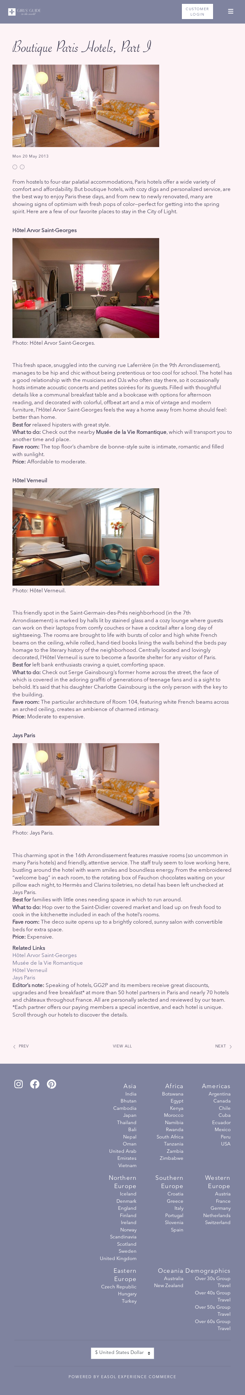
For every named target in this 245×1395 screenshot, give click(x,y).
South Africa (170, 1137)
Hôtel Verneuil (29, 970)
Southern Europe (169, 1182)
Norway (128, 1230)
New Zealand (168, 1286)
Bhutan (129, 1101)
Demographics (207, 1271)
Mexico (222, 1130)
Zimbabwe (171, 1158)
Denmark (126, 1201)
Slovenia (174, 1223)
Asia (130, 1087)
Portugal (174, 1216)
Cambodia (125, 1108)
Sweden (128, 1251)
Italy (178, 1208)
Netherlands (216, 1216)
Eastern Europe (125, 1275)
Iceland (128, 1194)
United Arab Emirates (123, 1155)
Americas (216, 1087)
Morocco (173, 1115)
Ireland (129, 1223)
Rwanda (174, 1130)
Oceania (170, 1271)
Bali (132, 1130)
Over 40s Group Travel (212, 1297)
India (131, 1094)
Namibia (174, 1123)
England (127, 1208)
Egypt (177, 1101)
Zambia (175, 1151)
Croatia (175, 1194)
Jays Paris (23, 978)
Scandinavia (123, 1237)
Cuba (224, 1115)
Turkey (129, 1301)
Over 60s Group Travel (212, 1326)
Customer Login (197, 12)
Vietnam (127, 1166)
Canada (221, 1101)
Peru (225, 1137)
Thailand (127, 1123)
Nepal (130, 1137)
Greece (175, 1201)
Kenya (176, 1108)
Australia (173, 1279)
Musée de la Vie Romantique (47, 963)
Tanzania (173, 1144)
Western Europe (217, 1182)
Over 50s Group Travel (212, 1311)
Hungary (127, 1294)
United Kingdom (118, 1259)
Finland (128, 1216)
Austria (222, 1194)
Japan (130, 1115)
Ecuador (221, 1123)
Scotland (127, 1244)
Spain (177, 1230)
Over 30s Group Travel (212, 1283)
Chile (224, 1108)
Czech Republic (119, 1287)
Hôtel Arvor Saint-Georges (44, 955)
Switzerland (217, 1223)
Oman (130, 1144)
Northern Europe (123, 1182)
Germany (220, 1208)
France (223, 1201)
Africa (174, 1087)
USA (225, 1144)
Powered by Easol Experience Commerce (122, 1377)
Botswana (172, 1094)
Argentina (219, 1094)
